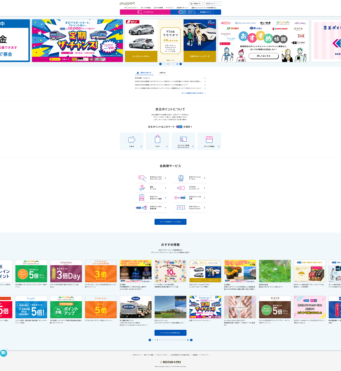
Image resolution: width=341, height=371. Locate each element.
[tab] (163, 64)
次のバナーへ (180, 64)
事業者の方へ (197, 3)
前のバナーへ (160, 64)
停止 (177, 64)
